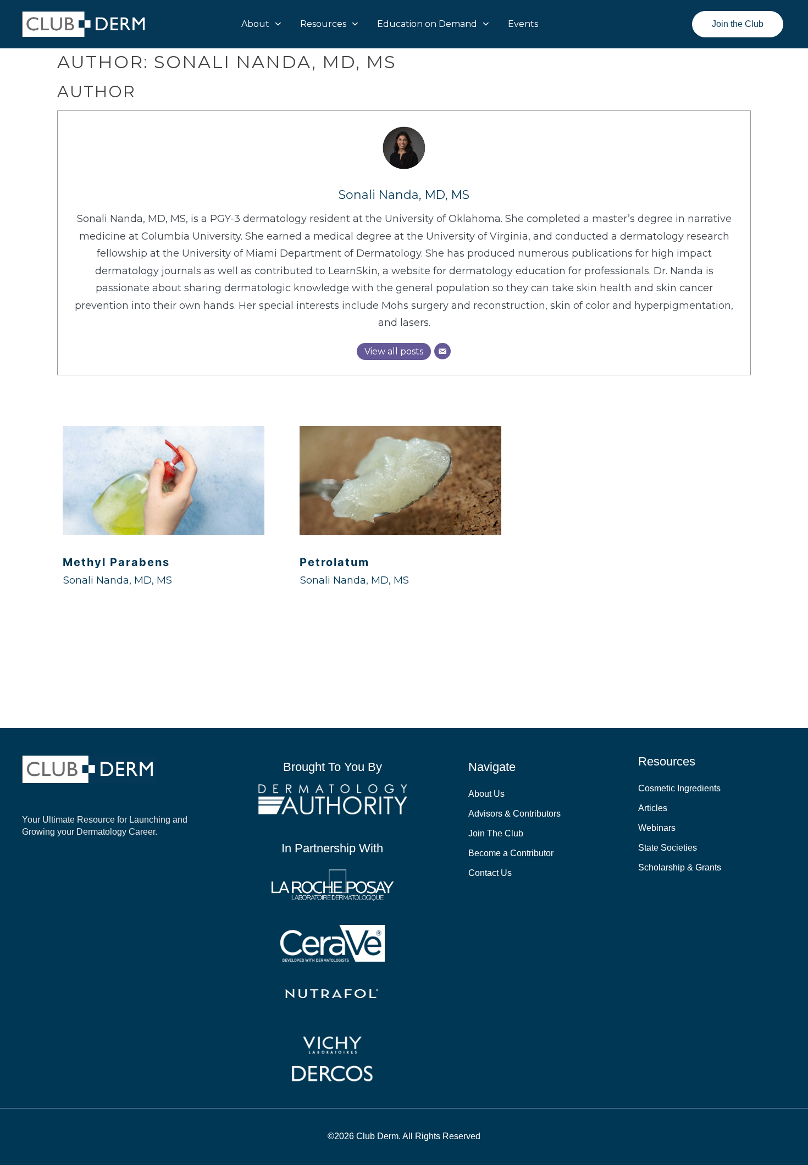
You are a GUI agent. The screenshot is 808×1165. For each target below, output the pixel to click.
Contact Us (490, 873)
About (255, 24)
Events (523, 24)
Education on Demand (427, 24)
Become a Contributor (511, 853)
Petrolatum (334, 562)
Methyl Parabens (116, 562)
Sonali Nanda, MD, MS (404, 194)
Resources (323, 24)
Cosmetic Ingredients (679, 788)
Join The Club (495, 833)
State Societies (667, 847)
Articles (652, 808)
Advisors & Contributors (514, 813)
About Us (486, 793)
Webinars (657, 828)
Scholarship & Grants (679, 867)
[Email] (442, 351)
